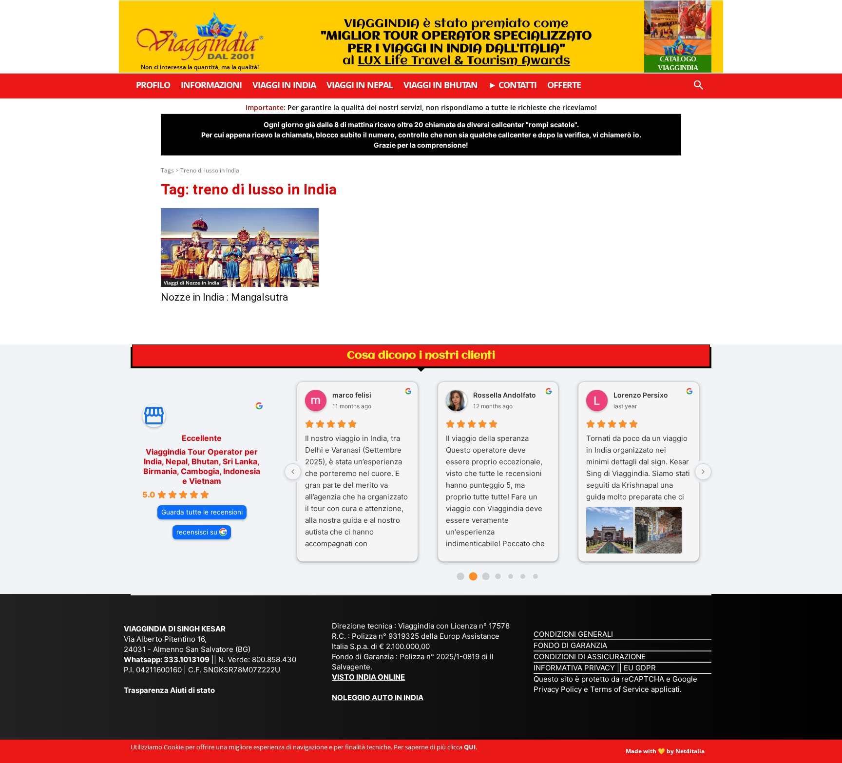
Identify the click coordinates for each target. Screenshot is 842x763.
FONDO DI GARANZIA (570, 645)
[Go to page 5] (522, 576)
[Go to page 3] (497, 576)
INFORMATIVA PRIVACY (574, 667)
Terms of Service (619, 689)
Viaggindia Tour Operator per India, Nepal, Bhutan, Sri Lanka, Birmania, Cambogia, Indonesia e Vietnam (201, 466)
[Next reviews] (703, 471)
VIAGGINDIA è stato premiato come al (456, 42)
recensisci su (196, 532)
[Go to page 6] (535, 576)
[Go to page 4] (510, 576)
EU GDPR (640, 667)
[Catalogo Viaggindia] (677, 36)
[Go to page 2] (485, 576)
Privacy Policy (559, 689)
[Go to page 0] (460, 576)
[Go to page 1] (473, 576)
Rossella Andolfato (504, 395)
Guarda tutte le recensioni (202, 512)
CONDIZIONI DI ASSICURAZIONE (590, 656)
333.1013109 (187, 659)
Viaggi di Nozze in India (191, 282)
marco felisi (351, 395)
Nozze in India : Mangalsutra (224, 297)
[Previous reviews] (293, 471)
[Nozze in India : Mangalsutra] (240, 247)
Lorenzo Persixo (640, 395)
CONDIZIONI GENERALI (573, 634)
